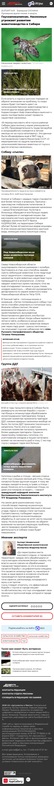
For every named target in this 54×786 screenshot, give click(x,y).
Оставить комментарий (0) (27, 616)
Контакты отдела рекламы (17, 694)
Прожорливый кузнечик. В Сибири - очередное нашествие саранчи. (27, 670)
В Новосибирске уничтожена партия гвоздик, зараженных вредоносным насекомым (31, 653)
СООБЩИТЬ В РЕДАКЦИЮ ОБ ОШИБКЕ (21, 697)
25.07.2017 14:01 (8, 11)
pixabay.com (7, 66)
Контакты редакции (13, 690)
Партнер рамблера (24, 773)
